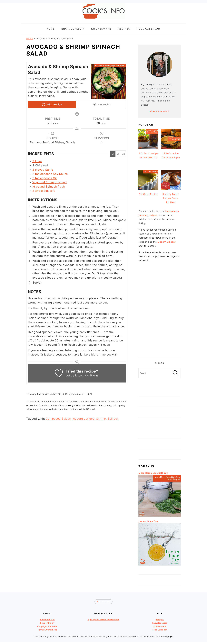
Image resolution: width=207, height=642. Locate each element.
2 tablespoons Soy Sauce (50, 174)
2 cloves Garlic (42, 169)
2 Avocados (40, 190)
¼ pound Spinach (44, 186)
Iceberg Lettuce (83, 418)
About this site (47, 619)
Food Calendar (160, 630)
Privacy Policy (47, 623)
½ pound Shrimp (43, 182)
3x (123, 154)
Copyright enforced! (47, 626)
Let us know (74, 375)
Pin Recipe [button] (104, 104)
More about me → (160, 111)
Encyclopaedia (159, 623)
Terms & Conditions (47, 630)
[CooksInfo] (103, 20)
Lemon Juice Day (148, 521)
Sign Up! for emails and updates (104, 619)
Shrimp (101, 418)
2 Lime (37, 161)
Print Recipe (54, 104)
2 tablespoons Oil (44, 178)
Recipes (160, 619)
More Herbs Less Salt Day (153, 472)
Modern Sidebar (166, 241)
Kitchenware (159, 626)
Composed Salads (58, 418)
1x (113, 154)
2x (118, 154)
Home (29, 38)
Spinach (113, 418)
